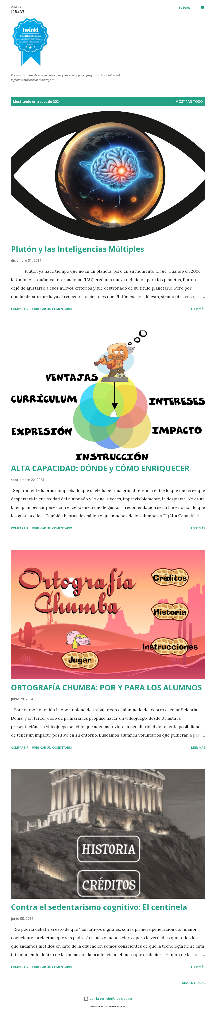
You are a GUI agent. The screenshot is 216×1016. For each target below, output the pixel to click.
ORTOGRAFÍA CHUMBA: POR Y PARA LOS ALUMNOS (106, 687)
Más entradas (193, 983)
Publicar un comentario (52, 309)
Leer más (198, 309)
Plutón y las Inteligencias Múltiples (77, 249)
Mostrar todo (189, 101)
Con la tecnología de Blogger (110, 999)
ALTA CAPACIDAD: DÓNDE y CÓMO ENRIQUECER (100, 468)
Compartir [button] (19, 309)
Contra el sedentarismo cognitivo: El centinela (99, 907)
